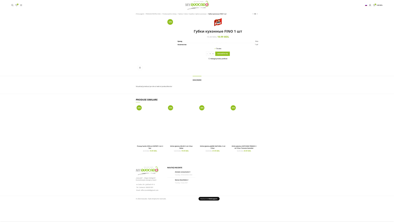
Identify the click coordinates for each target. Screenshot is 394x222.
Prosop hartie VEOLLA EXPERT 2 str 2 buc (150, 147)
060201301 (149, 187)
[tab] (197, 79)
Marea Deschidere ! (181, 180)
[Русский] (366, 5)
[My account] (370, 5)
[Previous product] (253, 14)
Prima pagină (140, 14)
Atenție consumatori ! (182, 172)
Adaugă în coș (222, 54)
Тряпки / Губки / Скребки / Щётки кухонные (192, 14)
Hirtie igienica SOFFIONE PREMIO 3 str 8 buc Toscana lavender (244, 147)
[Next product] (257, 14)
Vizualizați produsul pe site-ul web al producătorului (154, 86)
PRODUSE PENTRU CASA (153, 14)
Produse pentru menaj (170, 14)
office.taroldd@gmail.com (149, 190)
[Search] (12, 5)
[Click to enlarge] (140, 67)
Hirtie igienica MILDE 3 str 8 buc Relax (181, 147)
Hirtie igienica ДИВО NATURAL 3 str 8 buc (212, 147)
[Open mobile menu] (21, 5)
